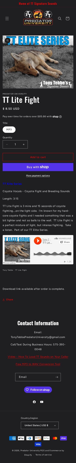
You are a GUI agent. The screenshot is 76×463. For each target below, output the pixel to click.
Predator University (30, 450)
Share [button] (9, 299)
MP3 (9, 129)
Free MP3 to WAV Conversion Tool (38, 364)
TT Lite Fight (21, 270)
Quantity (7, 137)
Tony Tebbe (8, 270)
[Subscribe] (57, 377)
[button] (7, 18)
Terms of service (44, 455)
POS (42, 450)
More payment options (38, 175)
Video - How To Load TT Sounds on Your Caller (38, 356)
